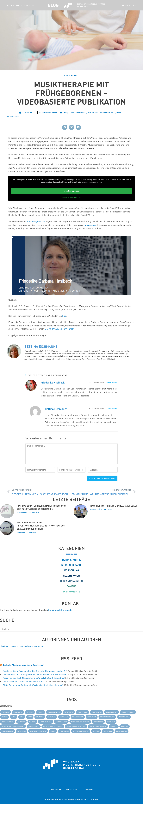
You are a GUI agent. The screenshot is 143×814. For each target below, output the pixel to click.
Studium (96, 731)
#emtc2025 (5, 712)
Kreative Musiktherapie (101, 112)
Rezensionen (71, 575)
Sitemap (89, 789)
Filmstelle (51, 717)
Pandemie (124, 726)
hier (64, 315)
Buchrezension (111, 712)
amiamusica (90, 224)
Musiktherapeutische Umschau (13, 726)
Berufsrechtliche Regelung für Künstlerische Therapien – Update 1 (34, 671)
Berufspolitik (71, 559)
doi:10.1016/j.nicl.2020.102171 (59, 329)
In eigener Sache (71, 565)
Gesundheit (91, 717)
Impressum (55, 789)
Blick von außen (71, 581)
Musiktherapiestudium (98, 726)
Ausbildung (18, 712)
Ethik (30, 717)
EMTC (21, 717)
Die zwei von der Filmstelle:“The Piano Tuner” (24, 681)
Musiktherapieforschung (76, 726)
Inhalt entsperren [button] (71, 190)
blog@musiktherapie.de (60, 610)
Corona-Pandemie (127, 712)
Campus (72, 586)
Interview (21, 721)
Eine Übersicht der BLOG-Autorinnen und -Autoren (22, 646)
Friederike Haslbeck (53, 382)
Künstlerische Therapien (80, 721)
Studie (118, 112)
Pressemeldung (7, 731)
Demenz (4, 717)
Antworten (112, 382)
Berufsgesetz (82, 712)
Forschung (71, 570)
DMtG (14, 717)
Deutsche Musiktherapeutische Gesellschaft (23, 665)
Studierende (64, 731)
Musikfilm (111, 721)
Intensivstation (80, 112)
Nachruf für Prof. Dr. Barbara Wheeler (113, 505)
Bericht (40, 712)
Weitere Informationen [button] (71, 197)
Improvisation (124, 717)
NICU (113, 112)
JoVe (89, 112)
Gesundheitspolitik (107, 717)
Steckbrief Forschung (38, 731)
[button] (64, 127)
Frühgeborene (68, 112)
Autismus (30, 712)
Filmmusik (39, 717)
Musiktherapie (33, 726)
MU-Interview (98, 721)
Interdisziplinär (8, 721)
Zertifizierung (121, 731)
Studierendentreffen (81, 731)
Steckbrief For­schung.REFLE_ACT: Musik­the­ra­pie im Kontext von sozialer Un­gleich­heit (41, 525)
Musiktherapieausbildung (52, 726)
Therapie (71, 554)
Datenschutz (73, 789)
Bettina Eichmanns (56, 409)
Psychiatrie (21, 731)
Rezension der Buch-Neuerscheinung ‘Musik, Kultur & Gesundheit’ (34, 678)
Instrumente (71, 591)
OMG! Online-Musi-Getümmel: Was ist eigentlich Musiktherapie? (33, 685)
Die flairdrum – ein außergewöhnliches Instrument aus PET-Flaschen (35, 674)
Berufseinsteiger (54, 712)
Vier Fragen (107, 731)
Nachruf (113, 726)
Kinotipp (32, 721)
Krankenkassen (61, 721)
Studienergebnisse (36, 221)
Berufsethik (69, 712)
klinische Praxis (45, 721)
